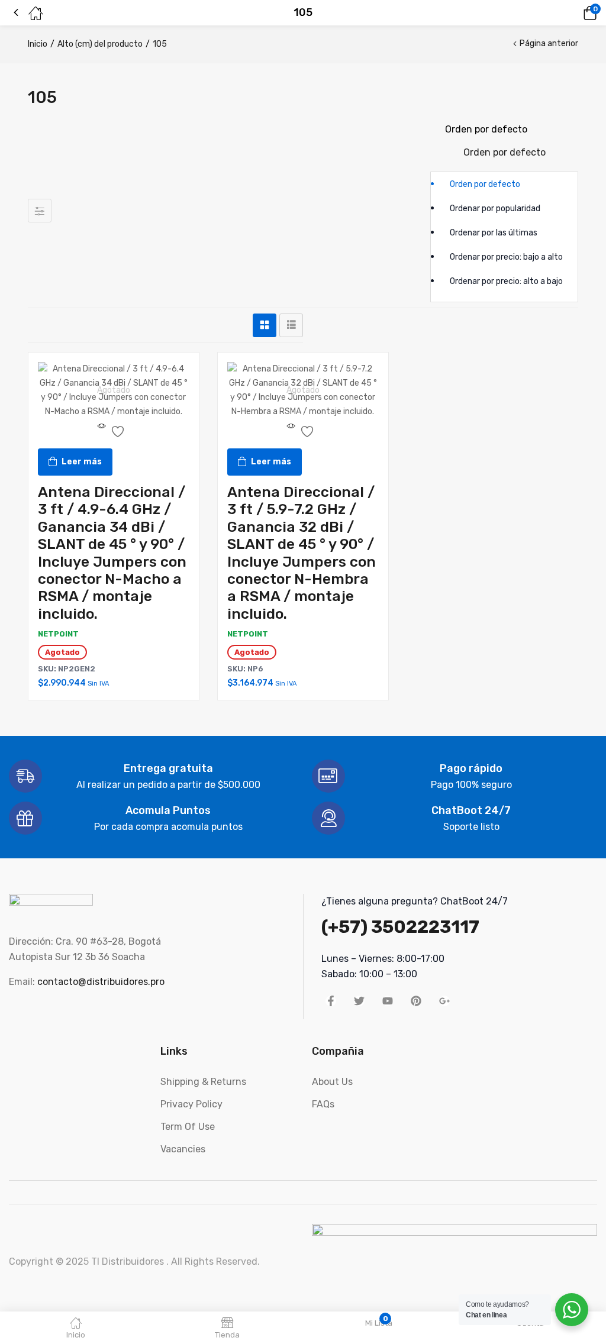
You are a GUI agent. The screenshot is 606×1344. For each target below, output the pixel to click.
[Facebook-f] (330, 1001)
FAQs (323, 1104)
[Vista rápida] (102, 430)
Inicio (37, 44)
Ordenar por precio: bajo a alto (506, 257)
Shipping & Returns (203, 1081)
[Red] (264, 325)
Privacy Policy (191, 1104)
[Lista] (291, 325)
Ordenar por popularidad (495, 208)
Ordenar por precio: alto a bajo (506, 281)
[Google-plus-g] (444, 1001)
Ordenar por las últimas (493, 233)
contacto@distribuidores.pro (101, 981)
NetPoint (58, 633)
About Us (332, 1081)
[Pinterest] (416, 1001)
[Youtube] (387, 1001)
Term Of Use (187, 1126)
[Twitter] (359, 1001)
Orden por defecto (485, 184)
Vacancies (182, 1149)
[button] (573, 13)
